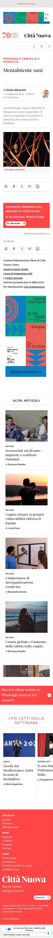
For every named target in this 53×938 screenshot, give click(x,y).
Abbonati (40, 897)
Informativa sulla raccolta (16, 934)
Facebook (7, 837)
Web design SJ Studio (33, 908)
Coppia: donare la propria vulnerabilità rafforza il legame (24, 519)
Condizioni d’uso (10, 869)
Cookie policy (9, 861)
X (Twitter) (7, 840)
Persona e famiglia (20, 59)
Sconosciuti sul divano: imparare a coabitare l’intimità (23, 455)
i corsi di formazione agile (17, 273)
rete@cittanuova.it (34, 287)
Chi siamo (7, 823)
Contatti (6, 819)
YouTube (6, 848)
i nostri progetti (13, 278)
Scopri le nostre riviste (15, 269)
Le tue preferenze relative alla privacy (29, 929)
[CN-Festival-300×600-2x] (25, 336)
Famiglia (11, 62)
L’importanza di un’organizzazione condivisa (19, 583)
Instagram (7, 844)
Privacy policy (9, 858)
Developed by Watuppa (12, 911)
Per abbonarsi (13, 223)
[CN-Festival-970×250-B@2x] (26, 17)
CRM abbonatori (10, 827)
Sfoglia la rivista (26, 3)
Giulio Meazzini (16, 90)
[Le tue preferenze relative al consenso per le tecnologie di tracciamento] (48, 933)
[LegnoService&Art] (26, 670)
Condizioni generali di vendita (17, 865)
